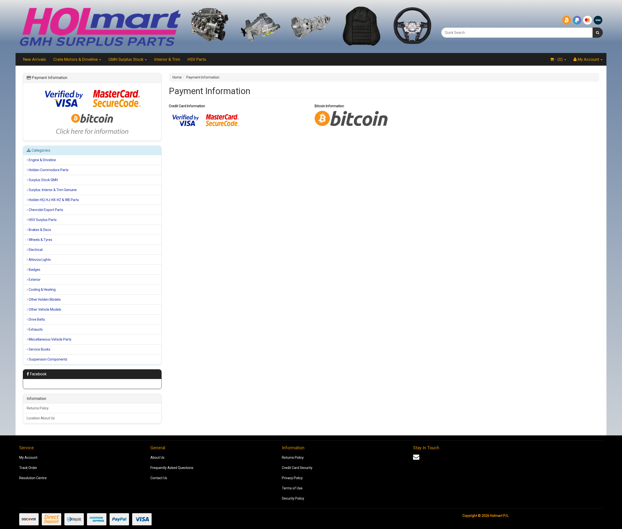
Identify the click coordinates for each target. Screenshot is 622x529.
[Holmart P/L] (100, 26)
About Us (157, 457)
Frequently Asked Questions (171, 468)
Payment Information (202, 77)
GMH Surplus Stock (126, 59)
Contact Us (158, 478)
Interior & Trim (167, 59)
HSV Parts (197, 59)
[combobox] (517, 32)
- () (559, 59)
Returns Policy (38, 408)
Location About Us (41, 418)
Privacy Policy (292, 478)
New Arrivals (34, 59)
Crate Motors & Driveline (76, 59)
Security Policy (293, 498)
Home (177, 77)
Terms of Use (292, 488)
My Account (28, 457)
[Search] (597, 32)
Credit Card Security (297, 468)
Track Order (28, 468)
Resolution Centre (33, 478)
